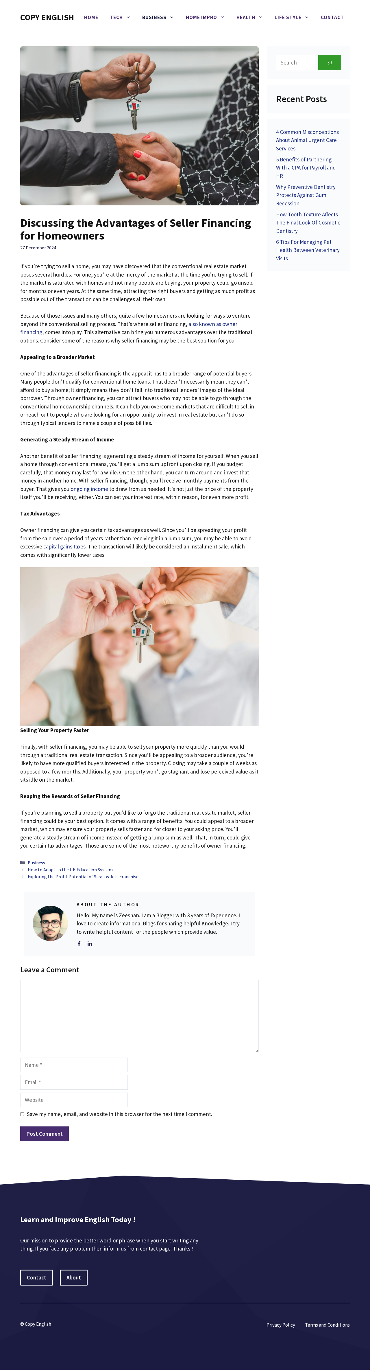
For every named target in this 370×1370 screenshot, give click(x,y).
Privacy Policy (281, 1325)
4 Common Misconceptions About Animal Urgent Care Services (307, 140)
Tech (116, 17)
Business (154, 17)
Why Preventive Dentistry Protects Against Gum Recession (306, 195)
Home (91, 17)
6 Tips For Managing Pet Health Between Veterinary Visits (308, 250)
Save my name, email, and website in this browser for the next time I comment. (119, 1114)
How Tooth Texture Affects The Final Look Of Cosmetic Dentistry (308, 222)
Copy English (47, 17)
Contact (332, 17)
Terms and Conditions (327, 1325)
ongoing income (89, 488)
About (73, 1277)
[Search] (329, 62)
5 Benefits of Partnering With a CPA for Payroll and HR (306, 167)
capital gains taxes (64, 546)
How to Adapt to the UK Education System (70, 869)
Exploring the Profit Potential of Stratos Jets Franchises (84, 876)
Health (245, 17)
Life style (288, 17)
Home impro (201, 17)
